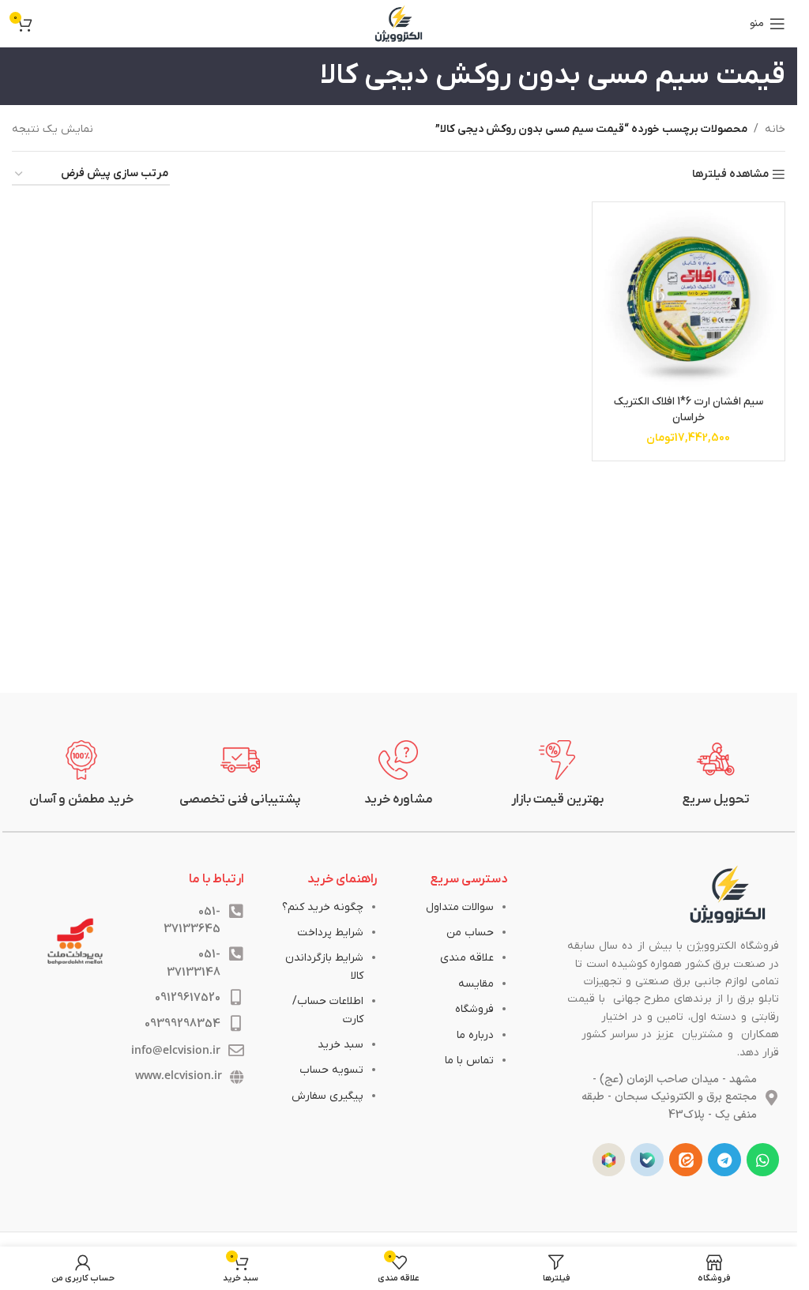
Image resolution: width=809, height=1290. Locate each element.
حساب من (470, 932)
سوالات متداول (460, 907)
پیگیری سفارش (327, 1096)
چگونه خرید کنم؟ (322, 907)
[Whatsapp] (763, 1159)
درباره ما (475, 1035)
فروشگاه (474, 1009)
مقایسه (476, 983)
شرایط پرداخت (330, 932)
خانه (775, 129)
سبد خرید (340, 1044)
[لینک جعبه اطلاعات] (716, 774)
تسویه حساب (331, 1070)
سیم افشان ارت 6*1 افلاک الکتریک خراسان (688, 409)
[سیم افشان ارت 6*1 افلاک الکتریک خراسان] (688, 298)
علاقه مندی (467, 957)
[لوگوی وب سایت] (399, 23)
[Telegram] (724, 1159)
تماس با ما (469, 1060)
